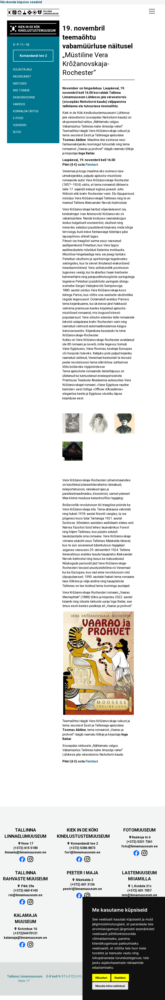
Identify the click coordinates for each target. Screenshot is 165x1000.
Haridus (19, 104)
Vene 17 (25, 843)
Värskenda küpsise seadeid (21, 2)
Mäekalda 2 (82, 880)
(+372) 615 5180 (25, 848)
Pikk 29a (25, 886)
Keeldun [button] (120, 977)
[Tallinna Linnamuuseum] (33, 12)
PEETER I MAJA (82, 872)
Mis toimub (21, 90)
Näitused (20, 83)
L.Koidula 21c (140, 886)
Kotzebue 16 (25, 929)
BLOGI (17, 132)
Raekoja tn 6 (140, 837)
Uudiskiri (19, 125)
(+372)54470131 (25, 933)
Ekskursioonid (24, 97)
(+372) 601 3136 (82, 884)
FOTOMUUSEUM (139, 830)
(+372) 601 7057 (139, 890)
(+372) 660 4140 (25, 890)
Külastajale (22, 69)
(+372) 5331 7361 (140, 842)
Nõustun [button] (101, 977)
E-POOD (18, 118)
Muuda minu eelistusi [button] (110, 986)
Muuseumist (22, 76)
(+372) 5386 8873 (82, 848)
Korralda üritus (25, 111)
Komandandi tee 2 (33, 56)
